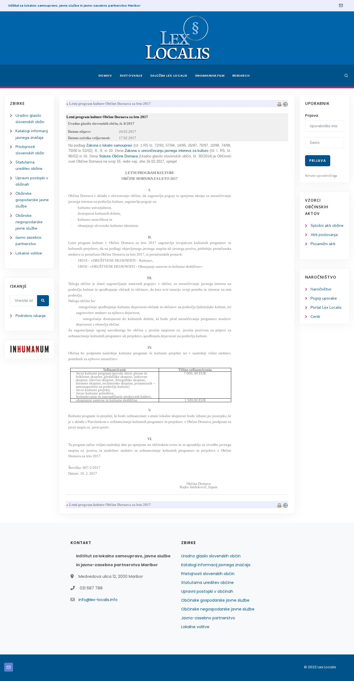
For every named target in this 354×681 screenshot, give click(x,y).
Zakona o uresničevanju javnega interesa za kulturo (166, 151)
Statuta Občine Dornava (118, 156)
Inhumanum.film (209, 75)
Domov (105, 75)
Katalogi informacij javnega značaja (215, 565)
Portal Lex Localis (326, 307)
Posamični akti (323, 243)
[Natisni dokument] (279, 104)
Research (241, 75)
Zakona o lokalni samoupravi (109, 145)
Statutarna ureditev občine (207, 582)
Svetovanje (131, 75)
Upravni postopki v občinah (207, 591)
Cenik (315, 316)
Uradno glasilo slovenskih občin (211, 556)
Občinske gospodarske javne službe (32, 200)
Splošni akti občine (327, 225)
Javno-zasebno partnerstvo (208, 618)
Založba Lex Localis (168, 75)
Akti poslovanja (324, 234)
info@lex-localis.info (98, 599)
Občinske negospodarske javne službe (29, 222)
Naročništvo (321, 289)
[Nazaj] (285, 104)
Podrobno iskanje (30, 315)
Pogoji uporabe (324, 298)
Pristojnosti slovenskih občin (208, 573)
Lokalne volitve (28, 253)
